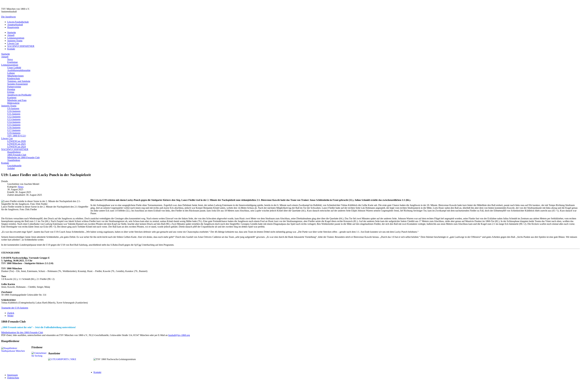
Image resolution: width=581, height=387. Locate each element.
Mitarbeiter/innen (15, 75)
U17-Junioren (13, 130)
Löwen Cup (13, 43)
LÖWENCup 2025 (16, 144)
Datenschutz (13, 377)
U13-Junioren (13, 119)
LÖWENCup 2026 (16, 141)
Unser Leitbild (14, 67)
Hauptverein (13, 27)
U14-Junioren (13, 122)
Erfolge (10, 92)
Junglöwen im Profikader (19, 95)
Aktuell (10, 35)
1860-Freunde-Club (16, 154)
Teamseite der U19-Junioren (14, 307)
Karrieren (11, 97)
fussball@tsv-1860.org (179, 335)
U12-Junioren (13, 116)
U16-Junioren (13, 127)
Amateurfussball (15, 24)
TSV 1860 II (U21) (16, 135)
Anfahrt (11, 168)
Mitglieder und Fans (16, 100)
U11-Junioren (13, 114)
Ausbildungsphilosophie (18, 70)
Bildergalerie (13, 103)
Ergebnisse (12, 62)
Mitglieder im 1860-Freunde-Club (23, 157)
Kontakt (11, 49)
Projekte (11, 89)
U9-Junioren (13, 108)
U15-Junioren (13, 125)
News (10, 59)
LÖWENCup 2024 (16, 146)
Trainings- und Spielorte (18, 81)
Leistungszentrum (15, 38)
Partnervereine (14, 86)
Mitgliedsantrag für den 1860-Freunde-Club (22, 332)
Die (8, 16)
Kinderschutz (13, 78)
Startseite (11, 32)
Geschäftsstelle (14, 165)
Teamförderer (13, 160)
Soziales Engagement (17, 84)
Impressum (12, 375)
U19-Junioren (13, 133)
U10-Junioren (13, 111)
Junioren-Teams (14, 40)
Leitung (11, 73)
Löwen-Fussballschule (18, 22)
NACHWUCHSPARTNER (20, 46)
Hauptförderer (14, 152)
